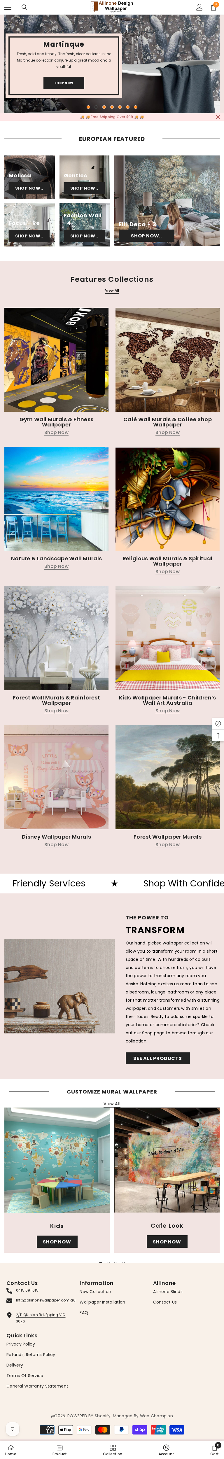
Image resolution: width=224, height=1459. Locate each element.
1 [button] (88, 107)
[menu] (7, 7)
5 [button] (120, 107)
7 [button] (135, 107)
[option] (112, 64)
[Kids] (57, 1160)
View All (112, 290)
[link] (166, 1450)
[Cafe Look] (167, 1160)
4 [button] (112, 107)
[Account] (199, 7)
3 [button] (104, 107)
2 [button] (96, 107)
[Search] (24, 7)
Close (218, 117)
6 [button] (128, 107)
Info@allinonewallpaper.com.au (46, 1300)
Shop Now (64, 83)
